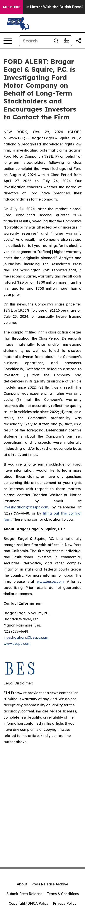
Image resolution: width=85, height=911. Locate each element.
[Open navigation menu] (7, 40)
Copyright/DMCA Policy (29, 903)
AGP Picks (11, 7)
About (22, 884)
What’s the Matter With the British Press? (46, 7)
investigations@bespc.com (25, 507)
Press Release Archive (49, 884)
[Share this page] (78, 40)
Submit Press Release (24, 894)
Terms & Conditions (63, 894)
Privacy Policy (64, 903)
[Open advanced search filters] (66, 41)
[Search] (56, 41)
